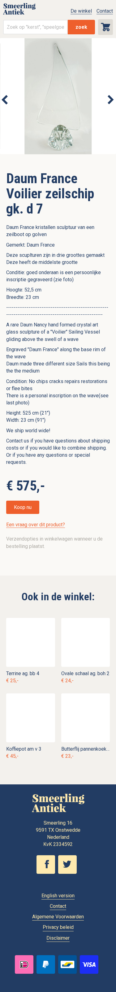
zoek (81, 27)
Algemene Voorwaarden (58, 917)
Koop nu (23, 507)
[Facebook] (47, 872)
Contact (105, 11)
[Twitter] (69, 872)
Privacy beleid (58, 927)
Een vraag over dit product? (35, 525)
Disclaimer (58, 938)
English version (58, 896)
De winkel (81, 11)
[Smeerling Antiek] (19, 14)
